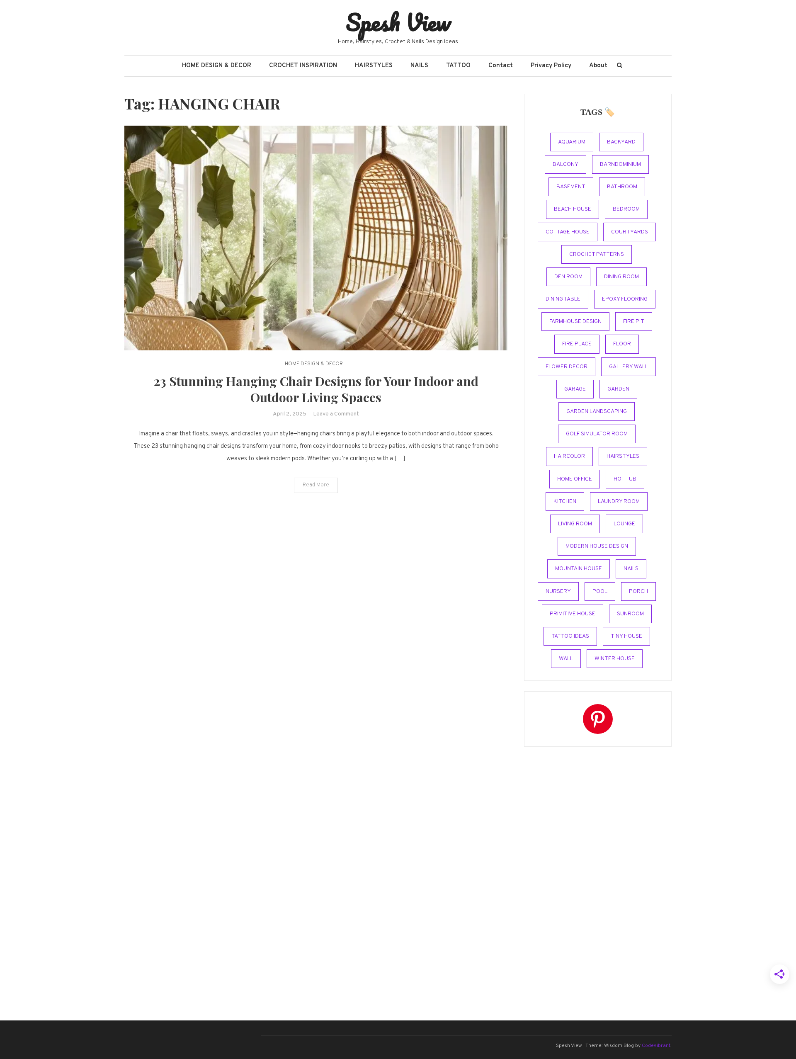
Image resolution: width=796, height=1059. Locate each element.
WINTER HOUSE (615, 658)
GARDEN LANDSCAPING (596, 411)
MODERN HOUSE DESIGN (596, 546)
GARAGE (575, 389)
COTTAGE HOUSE (568, 232)
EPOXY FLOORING (625, 299)
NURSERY (558, 591)
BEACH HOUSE (572, 209)
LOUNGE (624, 523)
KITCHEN (564, 501)
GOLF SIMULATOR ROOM (597, 433)
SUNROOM (630, 613)
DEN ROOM (568, 276)
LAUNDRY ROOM (619, 501)
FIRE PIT (633, 321)
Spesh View (398, 22)
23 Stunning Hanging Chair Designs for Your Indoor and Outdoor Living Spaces (315, 389)
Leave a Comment (336, 414)
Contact (500, 66)
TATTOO (458, 66)
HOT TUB (625, 479)
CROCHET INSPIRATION (303, 66)
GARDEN (618, 389)
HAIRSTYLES (374, 66)
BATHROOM (622, 186)
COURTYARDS (629, 232)
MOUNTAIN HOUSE (578, 568)
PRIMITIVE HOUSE (572, 613)
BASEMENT (570, 186)
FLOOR (622, 343)
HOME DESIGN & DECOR (216, 66)
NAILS (419, 66)
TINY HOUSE (626, 636)
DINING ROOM (621, 276)
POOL (599, 591)
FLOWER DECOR (566, 366)
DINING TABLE (563, 299)
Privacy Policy (551, 66)
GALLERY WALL (628, 366)
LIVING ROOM (575, 523)
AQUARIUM (571, 142)
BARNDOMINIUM (620, 164)
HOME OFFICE (574, 479)
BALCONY (565, 164)
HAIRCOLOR (569, 456)
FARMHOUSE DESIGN (575, 321)
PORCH (638, 591)
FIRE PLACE (577, 343)
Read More (316, 485)
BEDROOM (626, 209)
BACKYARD (621, 142)
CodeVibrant (656, 1045)
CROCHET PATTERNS (596, 254)
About (598, 66)
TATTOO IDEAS (570, 636)
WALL (566, 658)
